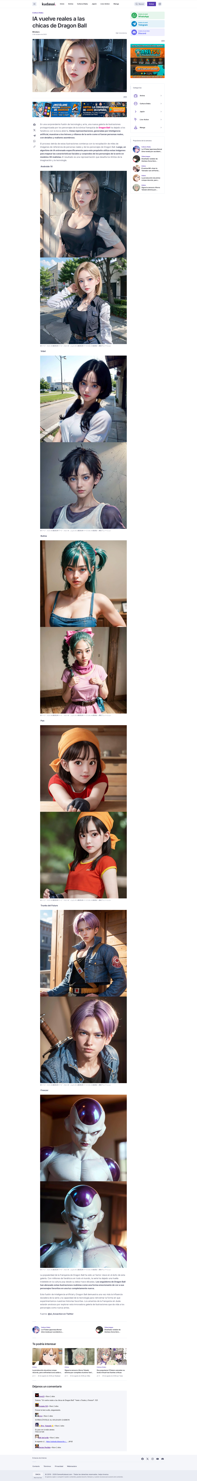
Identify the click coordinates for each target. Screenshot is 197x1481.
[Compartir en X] (34, 130)
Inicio (62, 4)
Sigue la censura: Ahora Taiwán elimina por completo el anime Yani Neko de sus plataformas (78, 1372)
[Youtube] (158, 1459)
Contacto (36, 1466)
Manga (116, 4)
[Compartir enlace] (34, 147)
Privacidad (59, 1466)
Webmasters (72, 1466)
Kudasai (57, 1376)
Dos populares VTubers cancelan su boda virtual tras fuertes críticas (111, 1371)
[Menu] (34, 4)
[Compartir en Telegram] (34, 136)
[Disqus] (79, 1420)
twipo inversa (103, 1474)
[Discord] (163, 1459)
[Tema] (160, 4)
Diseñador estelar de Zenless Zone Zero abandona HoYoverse (112, 1332)
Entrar (151, 4)
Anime (70, 4)
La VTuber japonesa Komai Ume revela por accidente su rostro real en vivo (52, 1332)
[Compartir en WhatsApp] (34, 141)
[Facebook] (142, 1459)
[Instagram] (152, 1459)
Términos (47, 1466)
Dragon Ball (104, 127)
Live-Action (105, 4)
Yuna (121, 1376)
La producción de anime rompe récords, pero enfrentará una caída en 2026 (47, 1372)
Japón (94, 4)
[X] (147, 1459)
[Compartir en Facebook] (34, 125)
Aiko (88, 1376)
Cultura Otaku (82, 4)
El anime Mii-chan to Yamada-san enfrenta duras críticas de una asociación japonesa (149, 171)
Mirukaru (36, 32)
